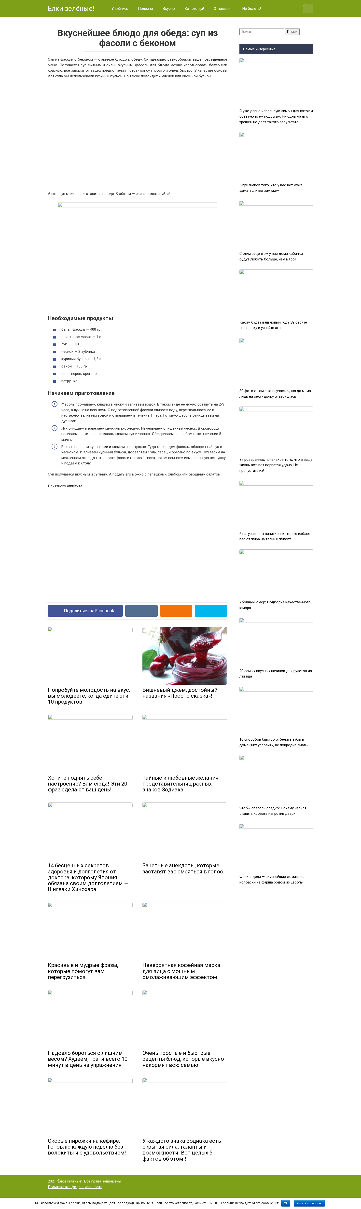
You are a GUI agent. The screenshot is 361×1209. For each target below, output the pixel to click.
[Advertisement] (137, 134)
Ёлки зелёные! (71, 8)
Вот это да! (194, 8)
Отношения (223, 8)
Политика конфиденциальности (75, 1187)
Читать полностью (309, 1203)
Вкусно (169, 8)
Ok (286, 1203)
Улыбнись (119, 8)
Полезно (145, 8)
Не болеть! (251, 8)
